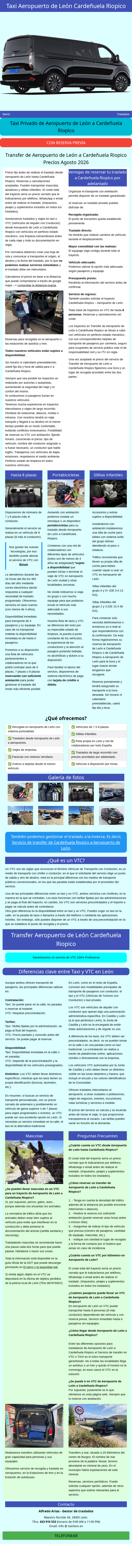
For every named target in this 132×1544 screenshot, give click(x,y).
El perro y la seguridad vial (40, 1267)
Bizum (23, 564)
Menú (6, 114)
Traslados (123, 114)
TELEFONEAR (66, 1535)
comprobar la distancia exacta (37, 285)
